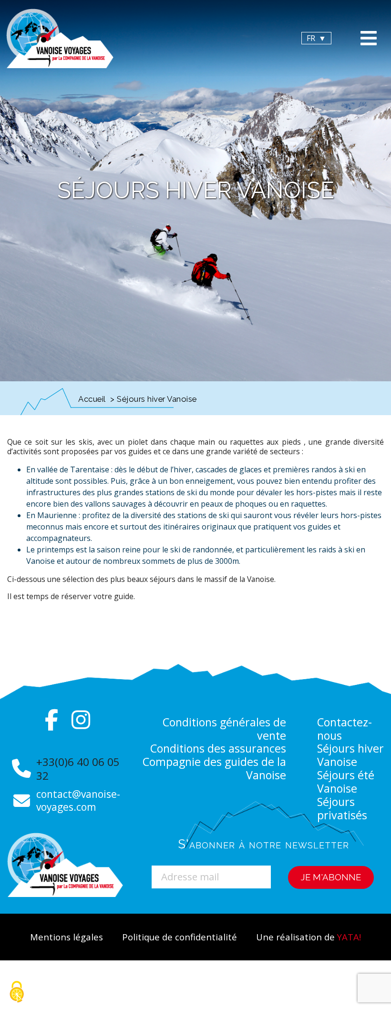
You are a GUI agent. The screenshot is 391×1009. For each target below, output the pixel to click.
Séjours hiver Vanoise (350, 755)
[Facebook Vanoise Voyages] (51, 720)
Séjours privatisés (342, 808)
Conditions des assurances (218, 748)
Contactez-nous (344, 728)
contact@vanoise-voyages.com (78, 800)
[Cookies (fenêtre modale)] (16, 992)
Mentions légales (66, 937)
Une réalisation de (308, 937)
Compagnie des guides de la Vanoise (214, 768)
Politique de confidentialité (179, 937)
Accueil (92, 399)
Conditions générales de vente (224, 728)
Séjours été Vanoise (345, 781)
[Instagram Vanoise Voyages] (80, 720)
